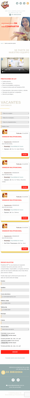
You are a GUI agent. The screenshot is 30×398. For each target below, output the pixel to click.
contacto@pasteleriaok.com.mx (15, 385)
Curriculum (8, 333)
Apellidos (3, 287)
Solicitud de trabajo (10, 340)
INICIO (2, 43)
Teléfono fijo (4, 307)
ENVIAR (15, 352)
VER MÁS (25, 154)
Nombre (3, 281)
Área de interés (5, 326)
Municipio (3, 313)
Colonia (3, 320)
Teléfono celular (5, 300)
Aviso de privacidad (15, 387)
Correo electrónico (5, 294)
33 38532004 (16, 14)
